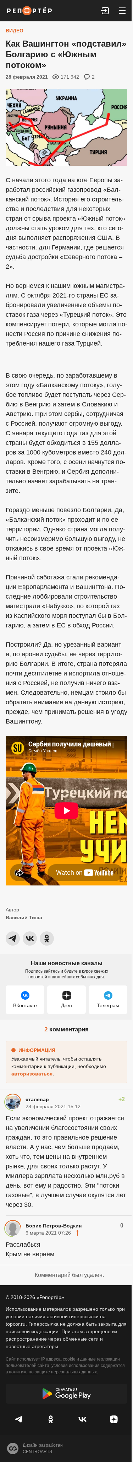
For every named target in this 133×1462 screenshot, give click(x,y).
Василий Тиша (24, 917)
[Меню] (122, 10)
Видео (14, 30)
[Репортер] (29, 10)
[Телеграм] (19, 1419)
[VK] (82, 1419)
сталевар (37, 1099)
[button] (105, 10)
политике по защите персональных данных (53, 1371)
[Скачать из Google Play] (66, 1394)
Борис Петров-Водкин (54, 1226)
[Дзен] (113, 1419)
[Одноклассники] (51, 1419)
